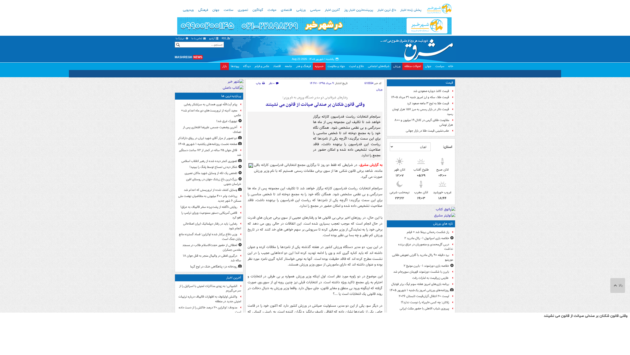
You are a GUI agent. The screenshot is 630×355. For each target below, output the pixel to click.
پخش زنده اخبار (410, 10)
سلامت (228, 10)
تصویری (243, 10)
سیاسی (315, 10)
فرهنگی (203, 10)
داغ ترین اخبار (387, 10)
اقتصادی (286, 10)
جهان (215, 10)
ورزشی (301, 10)
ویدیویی (188, 10)
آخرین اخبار (332, 10)
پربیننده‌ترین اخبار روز (358, 10)
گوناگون (257, 10)
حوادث (272, 10)
